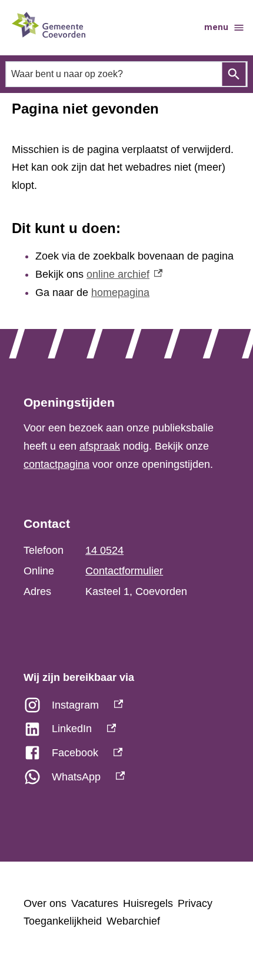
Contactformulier (124, 571)
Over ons (45, 903)
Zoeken (234, 74)
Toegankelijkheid (63, 921)
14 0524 (104, 550)
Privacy (195, 903)
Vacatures (94, 903)
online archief (124, 274)
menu (216, 27)
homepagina (120, 292)
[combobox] (126, 74)
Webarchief (133, 921)
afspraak (99, 446)
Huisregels (148, 903)
